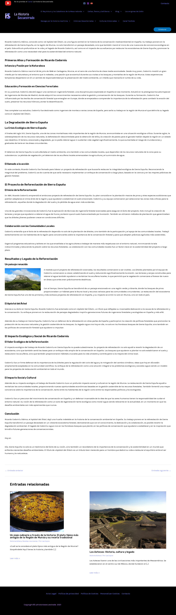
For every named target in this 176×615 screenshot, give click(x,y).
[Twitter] (133, 605)
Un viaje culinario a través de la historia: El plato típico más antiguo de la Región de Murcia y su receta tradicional (44, 536)
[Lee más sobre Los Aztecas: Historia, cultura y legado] (128, 520)
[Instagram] (88, 3)
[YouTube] (92, 3)
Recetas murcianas (30, 541)
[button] (83, 11)
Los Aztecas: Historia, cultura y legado (112, 551)
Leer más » (15, 558)
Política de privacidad (68, 593)
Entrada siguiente (161, 470)
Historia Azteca (16, 541)
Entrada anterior (14, 470)
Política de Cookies (89, 593)
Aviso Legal (51, 593)
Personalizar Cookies (110, 593)
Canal (30, 1)
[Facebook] (84, 3)
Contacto (126, 593)
